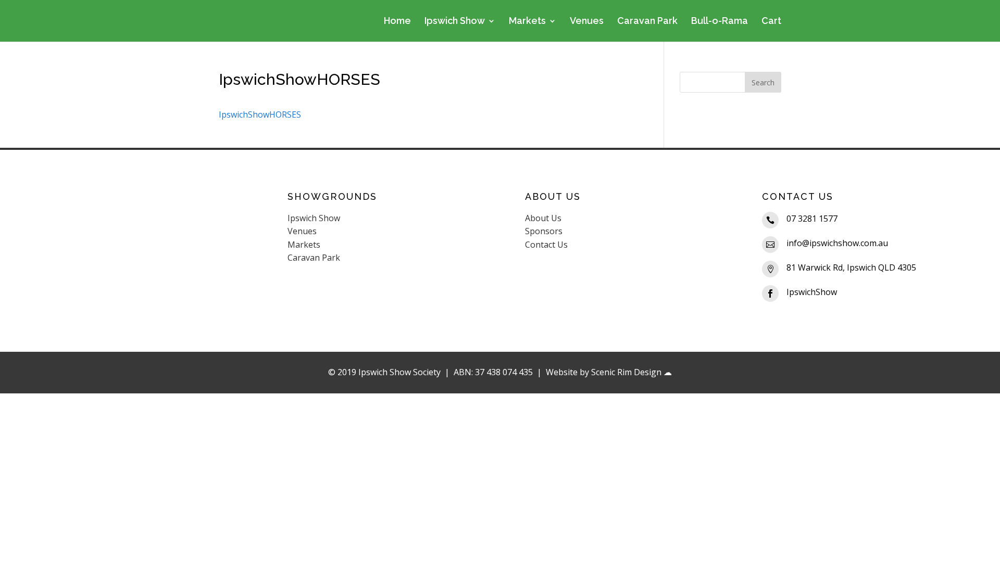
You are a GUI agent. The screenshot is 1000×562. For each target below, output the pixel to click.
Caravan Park (647, 21)
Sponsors (543, 231)
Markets (527, 21)
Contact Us (546, 244)
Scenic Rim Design (626, 372)
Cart (771, 21)
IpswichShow (811, 292)
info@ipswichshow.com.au (837, 243)
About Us (543, 218)
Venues (587, 21)
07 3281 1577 (812, 218)
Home (397, 21)
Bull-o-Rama (719, 21)
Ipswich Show (454, 21)
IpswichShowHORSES (260, 114)
